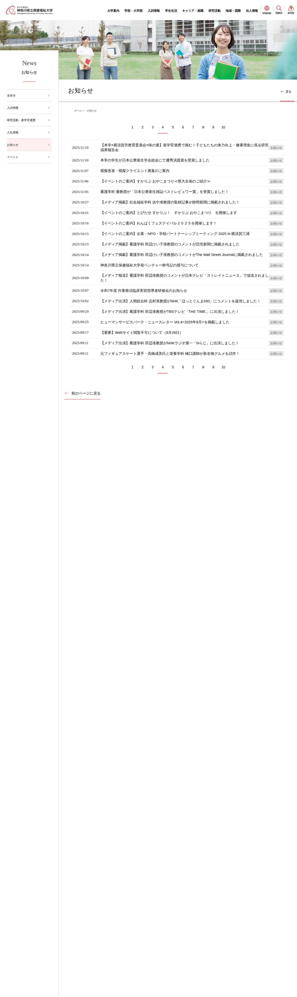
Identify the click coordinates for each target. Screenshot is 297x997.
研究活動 (215, 10)
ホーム (78, 110)
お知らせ (12, 144)
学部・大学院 (133, 10)
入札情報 (12, 132)
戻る (288, 91)
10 (223, 127)
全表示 (11, 95)
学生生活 (171, 10)
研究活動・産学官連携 (21, 120)
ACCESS (291, 13)
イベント (12, 157)
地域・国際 (233, 10)
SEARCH (279, 13)
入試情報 (154, 10)
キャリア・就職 (192, 10)
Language (266, 13)
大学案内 (113, 10)
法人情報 (252, 10)
